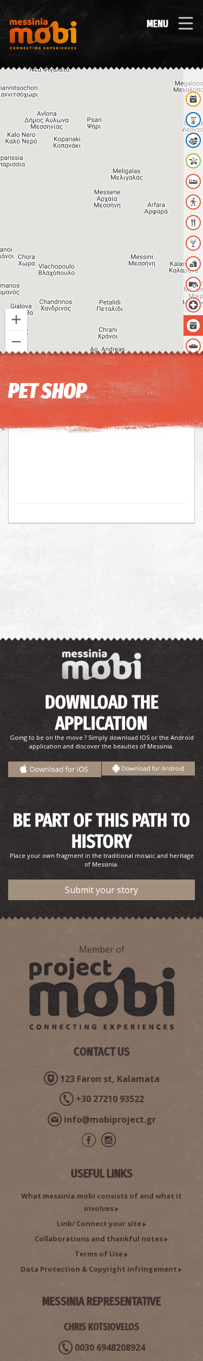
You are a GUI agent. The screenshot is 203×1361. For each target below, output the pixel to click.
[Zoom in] (16, 319)
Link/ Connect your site (99, 1223)
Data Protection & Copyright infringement (99, 1269)
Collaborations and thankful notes (99, 1238)
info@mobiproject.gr (110, 1119)
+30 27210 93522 (110, 1099)
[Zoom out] (16, 342)
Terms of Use (99, 1254)
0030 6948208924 (110, 1347)
